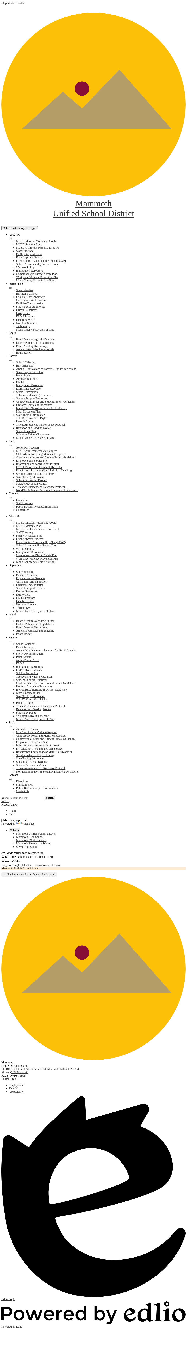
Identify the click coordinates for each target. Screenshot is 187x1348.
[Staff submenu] (10, 445)
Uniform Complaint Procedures (34, 404)
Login (12, 810)
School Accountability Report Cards (37, 264)
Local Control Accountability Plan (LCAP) (41, 260)
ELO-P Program (25, 316)
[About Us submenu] (10, 238)
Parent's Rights (24, 421)
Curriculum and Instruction (31, 300)
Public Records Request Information (37, 506)
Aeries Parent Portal (27, 378)
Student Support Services (30, 306)
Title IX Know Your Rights (31, 418)
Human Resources (26, 309)
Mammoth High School (29, 836)
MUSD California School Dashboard (37, 247)
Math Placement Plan (28, 411)
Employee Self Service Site (31, 460)
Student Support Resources (31, 398)
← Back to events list (16, 874)
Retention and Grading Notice (33, 427)
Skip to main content (13, 3)
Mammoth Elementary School (33, 843)
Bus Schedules (24, 365)
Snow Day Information (29, 372)
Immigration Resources (29, 270)
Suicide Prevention (27, 391)
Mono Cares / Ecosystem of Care (35, 329)
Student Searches (26, 431)
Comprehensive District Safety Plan (36, 273)
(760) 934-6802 (19, 1072)
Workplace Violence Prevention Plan (37, 277)
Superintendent (24, 290)
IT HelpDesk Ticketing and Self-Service (39, 467)
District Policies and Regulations (35, 342)
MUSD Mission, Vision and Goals (36, 241)
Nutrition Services (26, 323)
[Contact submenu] (10, 497)
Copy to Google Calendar (16, 865)
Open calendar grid (44, 874)
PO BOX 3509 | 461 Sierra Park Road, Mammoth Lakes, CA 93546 (40, 1069)
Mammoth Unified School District (35, 833)
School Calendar (25, 362)
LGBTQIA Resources (29, 388)
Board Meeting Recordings (31, 346)
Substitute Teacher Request (31, 480)
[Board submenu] (10, 337)
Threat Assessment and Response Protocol (40, 424)
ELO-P (20, 382)
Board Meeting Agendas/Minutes (35, 339)
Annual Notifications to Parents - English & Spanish (46, 368)
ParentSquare (23, 375)
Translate (28, 823)
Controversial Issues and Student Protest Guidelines (45, 401)
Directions (22, 500)
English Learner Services (30, 296)
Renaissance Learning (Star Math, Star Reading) (44, 470)
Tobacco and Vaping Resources (34, 395)
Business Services (26, 293)
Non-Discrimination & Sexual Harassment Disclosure (47, 490)
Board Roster (23, 352)
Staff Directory (24, 250)
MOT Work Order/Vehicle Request (36, 450)
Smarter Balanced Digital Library (35, 473)
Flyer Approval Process (29, 257)
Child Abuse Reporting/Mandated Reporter (41, 454)
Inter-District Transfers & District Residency (41, 408)
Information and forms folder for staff (37, 463)
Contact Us (22, 509)
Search (5, 797)
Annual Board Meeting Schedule (35, 349)
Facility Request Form (29, 254)
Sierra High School (27, 846)
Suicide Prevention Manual (31, 483)
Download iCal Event (47, 865)
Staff (11, 814)
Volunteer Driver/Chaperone (32, 434)
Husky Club (23, 313)
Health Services (25, 319)
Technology (23, 326)
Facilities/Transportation (30, 303)
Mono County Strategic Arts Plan (35, 280)
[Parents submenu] (10, 360)
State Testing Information (30, 414)
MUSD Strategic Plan (28, 244)
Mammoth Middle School (31, 840)
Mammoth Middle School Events (20, 868)
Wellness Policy (25, 267)
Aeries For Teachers (27, 447)
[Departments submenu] (10, 288)
